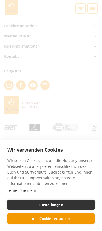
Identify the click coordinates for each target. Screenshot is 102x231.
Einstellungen (51, 205)
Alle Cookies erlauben (51, 218)
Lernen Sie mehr (21, 190)
